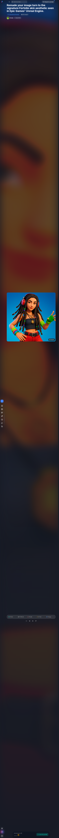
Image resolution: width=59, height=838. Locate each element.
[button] (31, 317)
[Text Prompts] (2, 412)
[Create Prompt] (2, 401)
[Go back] (9, 2)
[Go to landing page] (2, 1)
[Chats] (2, 423)
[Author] (2, 419)
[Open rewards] (2, 828)
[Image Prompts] (2, 409)
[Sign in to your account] (2, 836)
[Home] (2, 405)
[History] (2, 426)
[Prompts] (2, 416)
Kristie (11, 18)
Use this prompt (43, 834)
